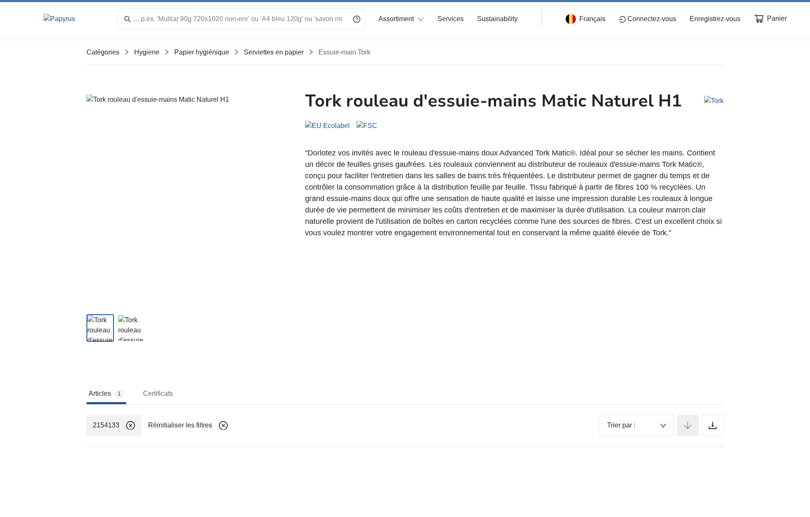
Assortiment (396, 18)
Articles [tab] (105, 393)
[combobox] (637, 425)
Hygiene (146, 52)
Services (450, 18)
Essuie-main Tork (344, 52)
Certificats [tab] (158, 393)
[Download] (713, 425)
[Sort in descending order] (688, 425)
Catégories (102, 52)
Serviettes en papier (274, 52)
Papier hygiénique (201, 52)
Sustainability (497, 18)
